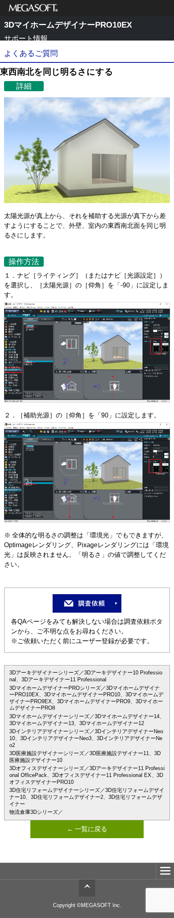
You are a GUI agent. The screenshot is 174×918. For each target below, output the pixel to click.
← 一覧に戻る (87, 829)
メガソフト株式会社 (33, 8)
